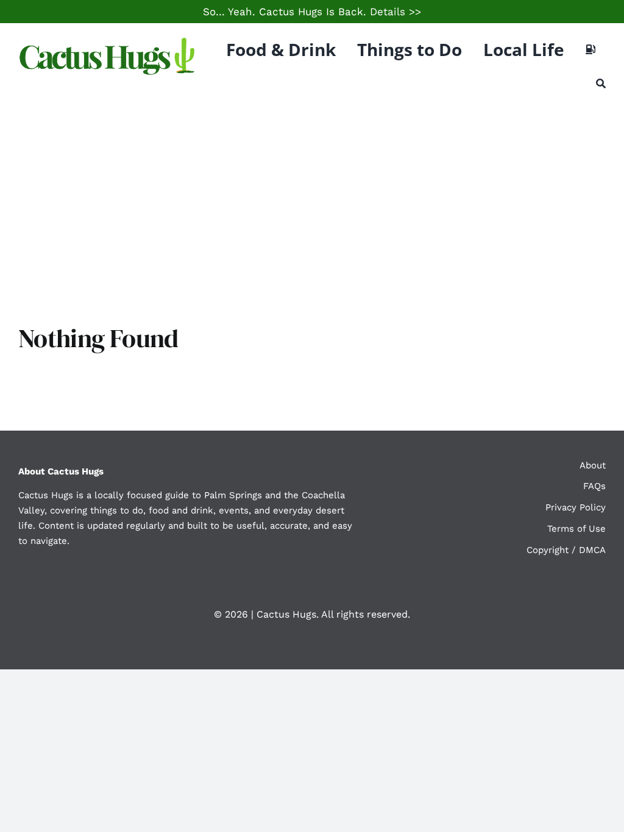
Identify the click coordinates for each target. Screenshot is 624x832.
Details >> (395, 11)
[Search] (601, 83)
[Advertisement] (312, 195)
